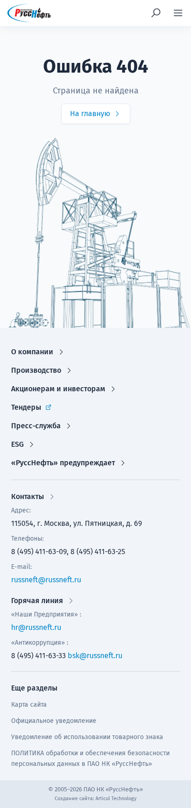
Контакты (27, 496)
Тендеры (26, 407)
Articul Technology (116, 799)
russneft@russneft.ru (46, 579)
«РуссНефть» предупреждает (63, 462)
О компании (32, 351)
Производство (36, 370)
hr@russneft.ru (36, 627)
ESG (17, 444)
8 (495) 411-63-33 (38, 655)
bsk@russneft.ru (95, 655)
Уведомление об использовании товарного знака (87, 737)
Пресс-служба (36, 425)
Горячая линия (37, 600)
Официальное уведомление (53, 721)
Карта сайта (29, 705)
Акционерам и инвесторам (58, 388)
